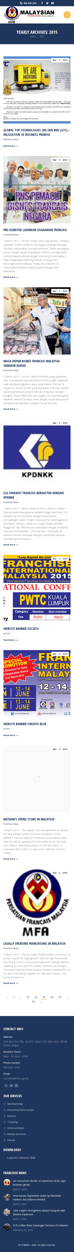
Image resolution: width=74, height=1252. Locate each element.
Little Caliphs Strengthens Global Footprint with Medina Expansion (39, 1212)
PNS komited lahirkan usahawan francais (35, 230)
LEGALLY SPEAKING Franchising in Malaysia (34, 943)
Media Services (16, 1134)
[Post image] (6, 1182)
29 (33, 1001)
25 (59, 997)
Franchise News (11, 234)
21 (28, 997)
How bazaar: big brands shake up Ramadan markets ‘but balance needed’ (37, 1197)
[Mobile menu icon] (67, 14)
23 (43, 997)
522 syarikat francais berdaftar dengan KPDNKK (33, 495)
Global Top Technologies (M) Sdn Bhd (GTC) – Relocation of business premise (36, 132)
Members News (11, 139)
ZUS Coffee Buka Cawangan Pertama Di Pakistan (40, 1225)
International (15, 1128)
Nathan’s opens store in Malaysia (28, 819)
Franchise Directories (20, 1109)
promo (6, 633)
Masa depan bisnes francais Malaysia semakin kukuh (31, 363)
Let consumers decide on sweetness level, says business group (39, 1182)
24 (51, 997)
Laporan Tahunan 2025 (21, 1157)
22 (36, 997)
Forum (11, 1140)
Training (12, 1122)
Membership (15, 1103)
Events (11, 1116)
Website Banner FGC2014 (21, 628)
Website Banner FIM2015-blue (24, 724)
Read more (9, 146)
